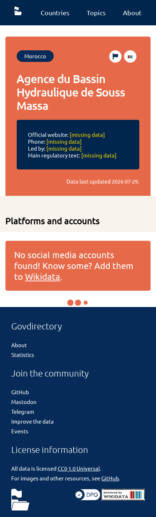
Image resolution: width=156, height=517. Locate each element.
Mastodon (24, 401)
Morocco (35, 55)
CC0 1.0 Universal (79, 468)
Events (19, 431)
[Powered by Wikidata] (123, 498)
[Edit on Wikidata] (130, 56)
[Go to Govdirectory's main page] (20, 500)
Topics (96, 12)
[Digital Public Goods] (87, 498)
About (132, 12)
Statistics (22, 354)
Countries (55, 12)
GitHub (20, 391)
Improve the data (32, 421)
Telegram (22, 411)
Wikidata (42, 276)
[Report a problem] (115, 56)
